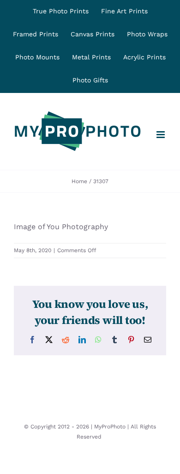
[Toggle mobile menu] (161, 134)
